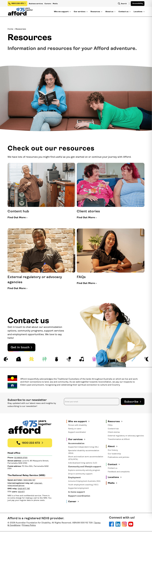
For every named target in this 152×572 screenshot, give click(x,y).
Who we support (61, 12)
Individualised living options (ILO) (82, 463)
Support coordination (79, 496)
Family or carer (74, 429)
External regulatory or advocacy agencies (126, 436)
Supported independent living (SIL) (83, 447)
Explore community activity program (84, 470)
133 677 (21, 492)
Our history (113, 450)
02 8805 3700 (20, 458)
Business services (36, 3)
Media (55, 3)
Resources (95, 12)
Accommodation (76, 443)
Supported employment (78, 488)
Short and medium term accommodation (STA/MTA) (85, 458)
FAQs (110, 425)
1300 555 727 (29, 480)
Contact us (123, 12)
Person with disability (77, 425)
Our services (79, 12)
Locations (138, 12)
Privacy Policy (29, 525)
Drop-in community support (80, 474)
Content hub (113, 429)
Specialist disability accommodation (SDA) (83, 452)
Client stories (114, 432)
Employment (74, 477)
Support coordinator (77, 432)
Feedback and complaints (119, 472)
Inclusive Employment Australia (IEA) (84, 481)
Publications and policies (118, 457)
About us (109, 12)
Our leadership (114, 454)
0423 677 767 (24, 489)
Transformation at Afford (119, 439)
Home (10, 29)
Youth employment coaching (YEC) (83, 485)
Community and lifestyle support (84, 466)
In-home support (76, 492)
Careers (48, 3)
